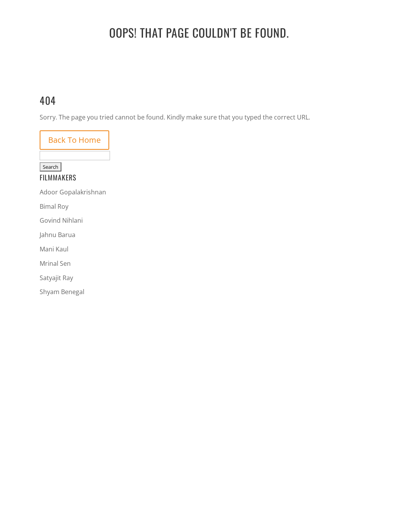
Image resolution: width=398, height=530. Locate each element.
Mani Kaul (54, 249)
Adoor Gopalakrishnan (73, 192)
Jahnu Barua (57, 234)
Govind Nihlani (61, 220)
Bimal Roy (54, 206)
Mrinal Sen (55, 263)
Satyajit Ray (56, 278)
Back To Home (74, 140)
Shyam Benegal (62, 292)
